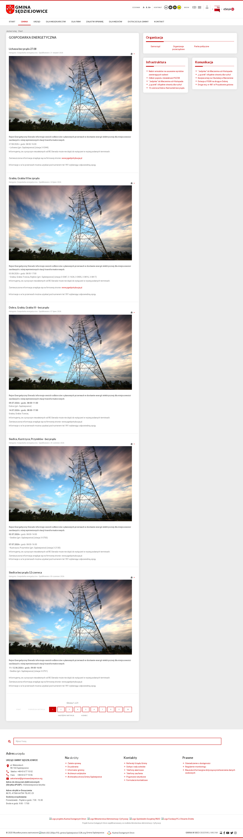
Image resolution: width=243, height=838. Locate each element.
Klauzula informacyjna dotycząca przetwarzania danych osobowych (210, 771)
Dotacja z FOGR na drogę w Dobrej (213, 81)
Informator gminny (76, 770)
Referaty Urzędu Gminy (136, 763)
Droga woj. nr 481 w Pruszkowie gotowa (215, 85)
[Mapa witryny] (207, 7)
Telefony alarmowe (135, 770)
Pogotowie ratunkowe (136, 777)
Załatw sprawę (74, 763)
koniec (84, 715)
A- (144, 7)
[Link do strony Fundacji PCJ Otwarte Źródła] (177, 819)
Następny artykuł (66, 715)
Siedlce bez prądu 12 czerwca (25, 572)
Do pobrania (73, 767)
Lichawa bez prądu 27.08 (22, 48)
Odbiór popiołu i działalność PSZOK (164, 78)
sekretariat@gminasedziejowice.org (26, 778)
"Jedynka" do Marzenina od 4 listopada (166, 81)
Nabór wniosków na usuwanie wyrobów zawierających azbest (166, 73)
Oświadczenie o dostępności (197, 763)
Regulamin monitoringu (195, 767)
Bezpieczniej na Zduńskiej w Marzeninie (215, 78)
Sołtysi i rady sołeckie (135, 767)
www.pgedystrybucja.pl (72, 158)
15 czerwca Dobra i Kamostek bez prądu (166, 88)
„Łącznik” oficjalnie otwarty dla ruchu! (165, 85)
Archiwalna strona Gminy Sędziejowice (85, 777)
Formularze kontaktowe (137, 780)
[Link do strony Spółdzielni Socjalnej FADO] (145, 819)
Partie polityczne (201, 46)
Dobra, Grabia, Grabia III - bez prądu (29, 307)
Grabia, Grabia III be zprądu (24, 178)
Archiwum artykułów (77, 773)
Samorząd (155, 46)
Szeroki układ (199, 7)
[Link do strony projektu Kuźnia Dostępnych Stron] (68, 819)
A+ (149, 7)
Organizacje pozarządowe (178, 47)
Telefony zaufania (134, 773)
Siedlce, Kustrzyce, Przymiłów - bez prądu (32, 439)
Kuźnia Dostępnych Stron (123, 833)
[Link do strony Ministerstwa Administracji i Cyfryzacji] (108, 819)
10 (128, 709)
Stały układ (194, 7)
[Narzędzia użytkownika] (132, 54)
